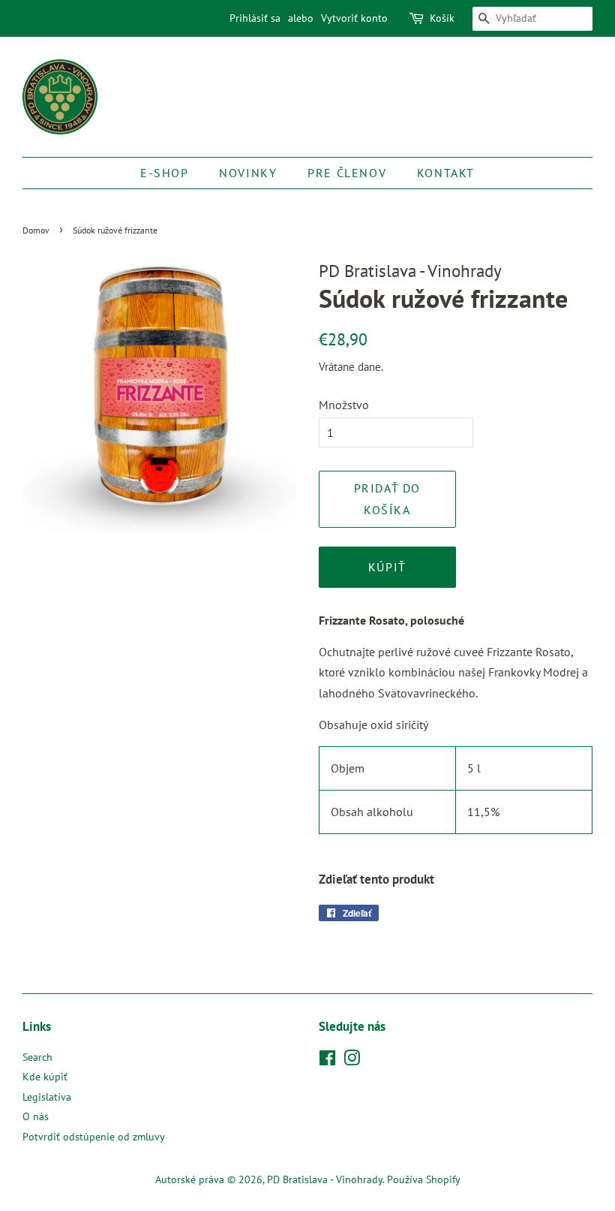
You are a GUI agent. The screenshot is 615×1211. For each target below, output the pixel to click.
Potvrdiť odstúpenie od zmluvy (93, 1136)
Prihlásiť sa (255, 18)
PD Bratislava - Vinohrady (324, 1179)
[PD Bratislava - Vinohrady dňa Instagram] (352, 1061)
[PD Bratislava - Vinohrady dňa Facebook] (327, 1061)
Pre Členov (347, 172)
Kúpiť (387, 566)
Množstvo (344, 404)
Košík (442, 18)
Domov (36, 230)
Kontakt (446, 172)
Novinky (248, 172)
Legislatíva (46, 1097)
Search (37, 1057)
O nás (35, 1116)
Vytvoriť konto (354, 18)
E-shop (164, 172)
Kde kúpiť (45, 1076)
